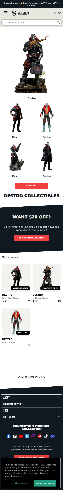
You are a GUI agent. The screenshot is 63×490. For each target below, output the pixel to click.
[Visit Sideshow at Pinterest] (40, 436)
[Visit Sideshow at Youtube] (21, 436)
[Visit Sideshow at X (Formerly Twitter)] (15, 436)
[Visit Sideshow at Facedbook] (9, 436)
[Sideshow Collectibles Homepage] (20, 13)
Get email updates (33, 238)
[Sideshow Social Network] (27, 436)
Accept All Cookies (45, 483)
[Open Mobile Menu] (5, 12)
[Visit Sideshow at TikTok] (46, 436)
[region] (31, 473)
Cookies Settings (19, 483)
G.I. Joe (5, 6)
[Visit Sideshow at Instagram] (33, 436)
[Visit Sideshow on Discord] (52, 436)
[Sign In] (55, 13)
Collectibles (5, 3)
